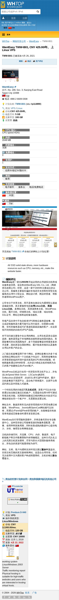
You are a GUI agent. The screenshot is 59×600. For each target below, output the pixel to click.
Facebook (4, 597)
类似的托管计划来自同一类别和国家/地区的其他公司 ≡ (29, 480)
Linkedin (24, 597)
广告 (34, 593)
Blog (14, 597)
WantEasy (34, 41)
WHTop (5, 41)
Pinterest (19, 597)
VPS (13, 108)
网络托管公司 (19, 41)
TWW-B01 (16, 251)
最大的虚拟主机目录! (14, 7)
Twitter (9, 597)
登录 (13, 18)
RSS (29, 597)
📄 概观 (19, 61)
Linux (19, 108)
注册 (25, 18)
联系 (27, 593)
